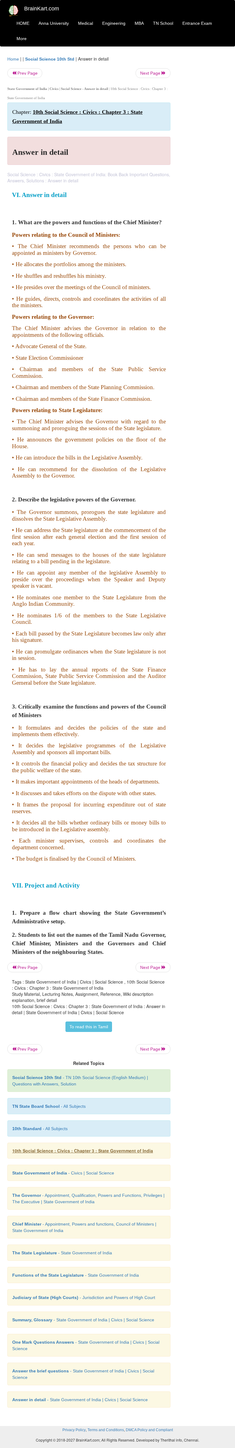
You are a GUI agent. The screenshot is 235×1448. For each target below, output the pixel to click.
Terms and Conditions (106, 1430)
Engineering (113, 23)
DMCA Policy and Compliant (149, 1430)
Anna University (54, 23)
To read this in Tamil (88, 1026)
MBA (139, 23)
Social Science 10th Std (49, 59)
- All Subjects (49, 1106)
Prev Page (27, 73)
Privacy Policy (74, 1430)
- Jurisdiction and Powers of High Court (83, 1297)
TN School (163, 23)
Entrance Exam (197, 23)
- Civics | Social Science (63, 1173)
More (22, 38)
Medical (85, 23)
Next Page (151, 73)
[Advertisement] (204, 147)
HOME (23, 23)
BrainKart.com (41, 9)
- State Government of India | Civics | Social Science (83, 1319)
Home (13, 59)
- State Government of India (62, 1252)
